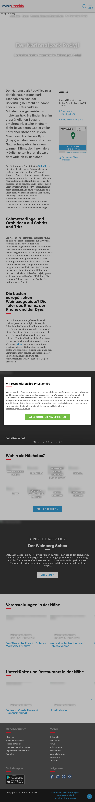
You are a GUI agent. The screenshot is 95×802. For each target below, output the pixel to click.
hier (64, 406)
